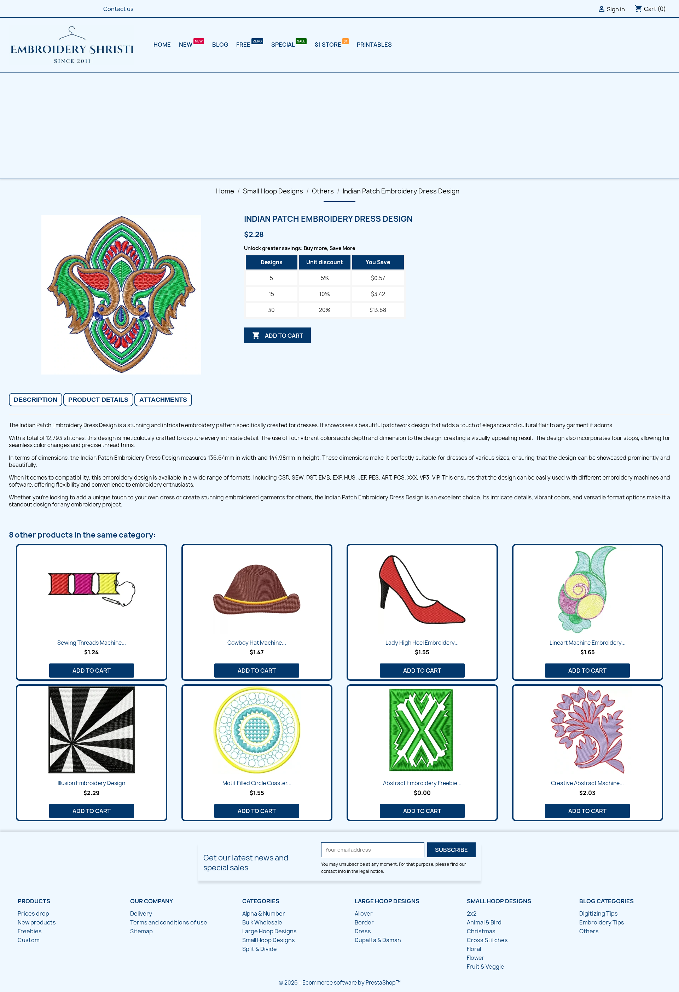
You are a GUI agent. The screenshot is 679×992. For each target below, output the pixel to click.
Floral (474, 949)
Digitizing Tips (598, 913)
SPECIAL (283, 44)
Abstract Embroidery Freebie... (422, 783)
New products (37, 922)
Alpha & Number (263, 913)
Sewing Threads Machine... (91, 642)
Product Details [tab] (98, 399)
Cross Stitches (487, 940)
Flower (475, 958)
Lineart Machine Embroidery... (588, 642)
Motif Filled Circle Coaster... (256, 783)
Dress (363, 931)
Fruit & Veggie (485, 966)
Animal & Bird (484, 922)
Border (364, 922)
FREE (243, 44)
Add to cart (277, 335)
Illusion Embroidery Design (91, 783)
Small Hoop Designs (268, 940)
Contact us (118, 9)
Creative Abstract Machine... (587, 783)
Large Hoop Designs (269, 931)
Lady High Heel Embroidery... (422, 642)
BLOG (220, 44)
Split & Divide (259, 949)
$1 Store (328, 44)
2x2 (471, 913)
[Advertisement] (339, 125)
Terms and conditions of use (168, 922)
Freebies (30, 931)
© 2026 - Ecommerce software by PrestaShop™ (340, 982)
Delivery (141, 913)
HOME (162, 44)
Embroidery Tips (601, 922)
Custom (29, 940)
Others (589, 931)
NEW (186, 44)
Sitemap (141, 931)
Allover (364, 913)
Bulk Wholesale (262, 922)
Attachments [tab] (163, 399)
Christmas (481, 931)
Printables (374, 44)
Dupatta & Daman (378, 940)
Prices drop (33, 913)
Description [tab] (35, 399)
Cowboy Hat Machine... (256, 642)
